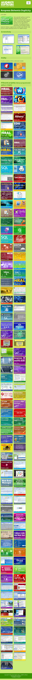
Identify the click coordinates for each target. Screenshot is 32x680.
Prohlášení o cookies (16, 677)
